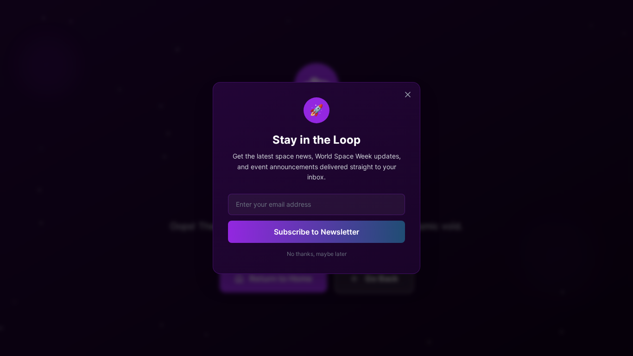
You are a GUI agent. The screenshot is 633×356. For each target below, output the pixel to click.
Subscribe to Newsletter (316, 231)
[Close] (407, 94)
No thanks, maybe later (317, 253)
